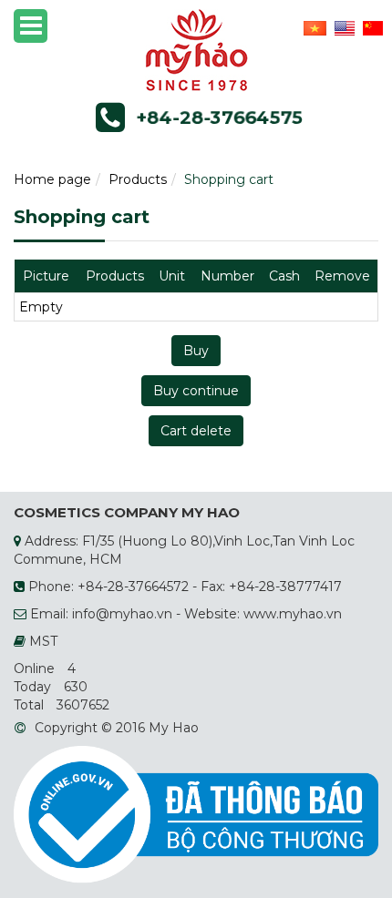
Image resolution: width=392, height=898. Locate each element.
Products (137, 179)
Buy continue (196, 391)
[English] (342, 27)
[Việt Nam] (312, 27)
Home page (52, 179)
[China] (370, 27)
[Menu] (30, 26)
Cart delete (196, 431)
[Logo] (196, 49)
